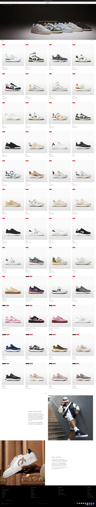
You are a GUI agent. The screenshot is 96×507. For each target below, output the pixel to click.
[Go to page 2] (50, 392)
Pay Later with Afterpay (90, 497)
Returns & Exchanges (34, 497)
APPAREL (8, 2)
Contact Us (32, 490)
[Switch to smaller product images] (2, 41)
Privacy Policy (89, 493)
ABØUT (85, 2)
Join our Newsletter (61, 489)
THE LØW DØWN (60, 490)
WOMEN (5, 2)
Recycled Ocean (4, 493)
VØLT (49, 67)
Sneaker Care (33, 493)
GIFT (88, 2)
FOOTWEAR (12, 2)
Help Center (32, 489)
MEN (2, 2)
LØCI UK (3, 497)
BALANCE (50, 154)
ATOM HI (27, 67)
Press (88, 490)
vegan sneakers (61, 467)
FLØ (2, 125)
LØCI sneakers (40, 422)
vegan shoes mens (38, 424)
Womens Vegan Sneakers (5, 489)
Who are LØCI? (89, 489)
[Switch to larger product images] (1, 41)
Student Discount (60, 493)
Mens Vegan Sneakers (5, 490)
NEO (73, 67)
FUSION (3, 67)
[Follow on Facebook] (2, 500)
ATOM (26, 96)
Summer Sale (17, 2)
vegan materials (40, 416)
